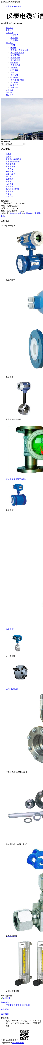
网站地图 (18, 6)
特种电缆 (14, 78)
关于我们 (9, 30)
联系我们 (9, 92)
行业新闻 (14, 40)
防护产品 (14, 88)
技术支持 (14, 35)
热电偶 (13, 48)
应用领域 (9, 90)
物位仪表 (14, 63)
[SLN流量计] (17, 652)
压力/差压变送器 (17, 53)
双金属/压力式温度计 (19, 50)
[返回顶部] (6, 998)
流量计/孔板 (16, 65)
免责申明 (9, 6)
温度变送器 (15, 55)
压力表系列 (15, 60)
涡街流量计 (10, 629)
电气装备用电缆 (17, 80)
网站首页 (9, 28)
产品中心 (9, 43)
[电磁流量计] (19, 506)
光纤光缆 (14, 75)
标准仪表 (14, 70)
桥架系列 (14, 85)
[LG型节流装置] (20, 685)
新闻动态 (9, 33)
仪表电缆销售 (16, 213)
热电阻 (13, 45)
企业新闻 (14, 38)
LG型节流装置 (12, 689)
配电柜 (13, 73)
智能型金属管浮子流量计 (16, 479)
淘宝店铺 (9, 95)
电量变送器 (15, 58)
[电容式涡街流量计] (24, 415)
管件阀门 (14, 68)
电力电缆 (14, 83)
